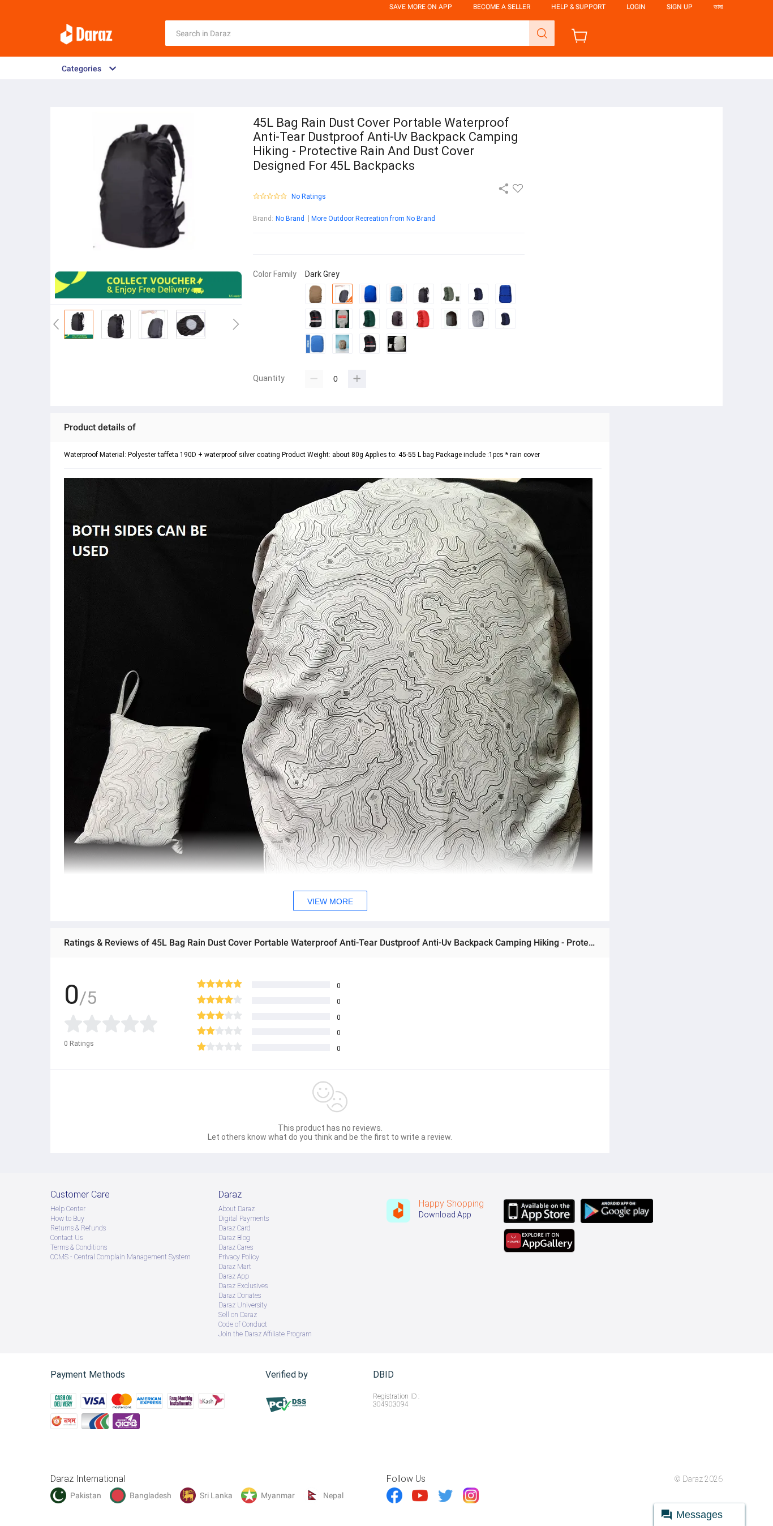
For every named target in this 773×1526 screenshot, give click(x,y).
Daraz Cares (235, 1247)
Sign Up (680, 7)
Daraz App (233, 1276)
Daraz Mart (234, 1267)
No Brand (290, 219)
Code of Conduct (242, 1324)
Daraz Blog (234, 1238)
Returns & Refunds (78, 1228)
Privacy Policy (238, 1257)
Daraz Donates (239, 1296)
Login (636, 7)
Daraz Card (234, 1228)
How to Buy (67, 1218)
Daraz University (242, 1305)
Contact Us (66, 1238)
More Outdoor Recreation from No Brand (373, 219)
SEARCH (542, 33)
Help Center (67, 1209)
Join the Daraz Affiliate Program (265, 1334)
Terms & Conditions (78, 1247)
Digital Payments (243, 1218)
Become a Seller (501, 7)
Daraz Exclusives (243, 1286)
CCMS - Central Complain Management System (120, 1257)
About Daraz (236, 1209)
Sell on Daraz (237, 1315)
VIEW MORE (330, 901)
